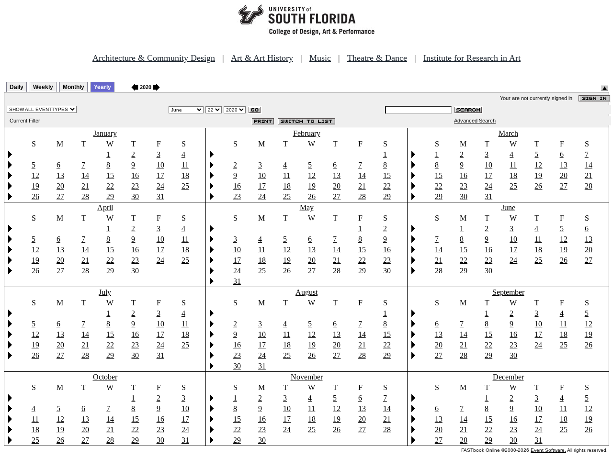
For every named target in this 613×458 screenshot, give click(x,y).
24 (160, 186)
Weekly (43, 87)
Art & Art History (262, 58)
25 (185, 186)
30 (135, 196)
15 (110, 175)
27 (60, 196)
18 (185, 175)
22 (110, 186)
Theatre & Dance (377, 58)
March (508, 133)
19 (35, 186)
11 (185, 165)
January (105, 133)
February (306, 133)
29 (110, 196)
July (105, 292)
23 (135, 186)
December (508, 377)
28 (85, 196)
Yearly (102, 87)
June (508, 207)
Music (320, 58)
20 (60, 186)
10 (160, 165)
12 (35, 175)
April (105, 207)
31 (160, 196)
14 (85, 175)
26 (35, 196)
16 (135, 175)
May (307, 207)
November (307, 377)
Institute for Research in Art (472, 58)
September (508, 292)
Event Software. (548, 450)
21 (85, 186)
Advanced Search (475, 120)
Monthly (73, 87)
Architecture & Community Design (153, 58)
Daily (16, 87)
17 (160, 175)
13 (60, 175)
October (105, 377)
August (306, 292)
